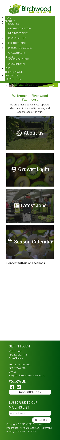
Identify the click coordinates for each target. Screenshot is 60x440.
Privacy (10, 431)
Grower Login (16, 52)
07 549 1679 (23, 364)
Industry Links (17, 43)
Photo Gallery (17, 38)
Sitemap (46, 427)
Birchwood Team (18, 33)
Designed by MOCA (26, 431)
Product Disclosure (20, 48)
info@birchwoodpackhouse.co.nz (27, 375)
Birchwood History (19, 28)
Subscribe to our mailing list (23, 405)
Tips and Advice (14, 72)
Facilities (13, 23)
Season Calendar (18, 59)
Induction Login (30, 392)
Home (8, 17)
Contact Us (11, 75)
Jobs (7, 68)
